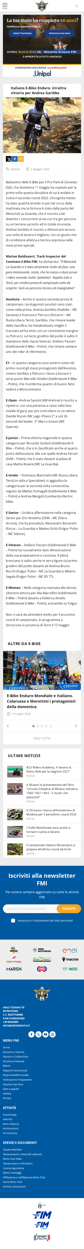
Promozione (10, 1133)
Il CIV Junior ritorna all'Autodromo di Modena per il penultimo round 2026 (51, 812)
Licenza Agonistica (13, 1168)
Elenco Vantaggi (12, 1172)
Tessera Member (12, 1149)
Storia (6, 1047)
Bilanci (6, 1065)
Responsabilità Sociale (16, 1075)
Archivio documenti (14, 1186)
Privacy (7, 1098)
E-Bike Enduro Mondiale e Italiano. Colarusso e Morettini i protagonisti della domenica (41, 701)
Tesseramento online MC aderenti (22, 1154)
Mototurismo (11, 1128)
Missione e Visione (13, 1052)
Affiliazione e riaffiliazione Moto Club (24, 1177)
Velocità (7, 1119)
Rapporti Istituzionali (15, 1070)
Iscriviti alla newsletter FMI (42, 879)
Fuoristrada (9, 1114)
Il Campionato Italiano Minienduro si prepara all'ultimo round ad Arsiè (50, 847)
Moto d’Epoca (11, 1124)
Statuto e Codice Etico (15, 1056)
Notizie (15, 169)
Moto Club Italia (12, 1158)
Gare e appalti (11, 1089)
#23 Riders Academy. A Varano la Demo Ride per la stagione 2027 (48, 769)
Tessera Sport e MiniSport (18, 1163)
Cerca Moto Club (12, 1182)
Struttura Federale (13, 1061)
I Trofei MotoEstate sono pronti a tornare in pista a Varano (48, 830)
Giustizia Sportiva (13, 1084)
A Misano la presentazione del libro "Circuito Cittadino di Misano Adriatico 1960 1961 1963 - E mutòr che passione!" (52, 791)
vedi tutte (42, 738)
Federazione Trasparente (17, 1079)
